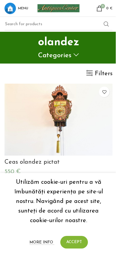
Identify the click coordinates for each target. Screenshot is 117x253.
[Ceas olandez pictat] (58, 120)
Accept (74, 242)
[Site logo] (59, 8)
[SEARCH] (106, 24)
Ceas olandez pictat (32, 162)
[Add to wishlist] (104, 92)
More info (41, 242)
